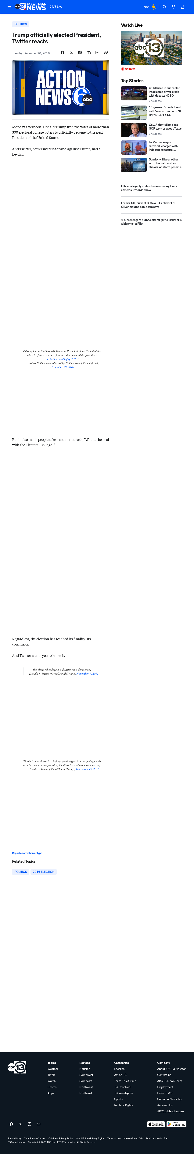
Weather (53, 1068)
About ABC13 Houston (171, 1068)
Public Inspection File (156, 1138)
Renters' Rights (123, 1105)
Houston (84, 1068)
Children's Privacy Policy (60, 1138)
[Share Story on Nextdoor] (88, 52)
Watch (52, 1081)
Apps (51, 1093)
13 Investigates (123, 1093)
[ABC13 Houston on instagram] (29, 1124)
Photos (52, 1087)
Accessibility (165, 1105)
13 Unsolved (122, 1087)
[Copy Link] (106, 52)
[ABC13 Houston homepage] (30, 7)
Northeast (85, 1093)
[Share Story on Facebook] (62, 52)
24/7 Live (56, 7)
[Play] (151, 48)
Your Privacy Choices (34, 1138)
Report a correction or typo (27, 853)
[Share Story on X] (71, 52)
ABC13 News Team (169, 1081)
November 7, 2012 (87, 673)
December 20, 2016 (62, 367)
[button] (9, 6)
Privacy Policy (14, 1138)
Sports (118, 1099)
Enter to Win (165, 1093)
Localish (119, 1068)
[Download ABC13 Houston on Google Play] (176, 1124)
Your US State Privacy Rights (90, 1138)
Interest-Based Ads (133, 1138)
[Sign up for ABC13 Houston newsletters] (38, 1124)
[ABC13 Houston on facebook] (11, 1124)
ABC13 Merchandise (170, 1111)
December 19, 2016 (87, 769)
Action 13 (120, 1075)
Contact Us (164, 1075)
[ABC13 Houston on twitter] (20, 1124)
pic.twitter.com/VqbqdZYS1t (62, 359)
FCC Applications (16, 1142)
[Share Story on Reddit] (80, 52)
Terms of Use (113, 1138)
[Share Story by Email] (97, 52)
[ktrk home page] (17, 1067)
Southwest (86, 1075)
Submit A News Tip (169, 1099)
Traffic (52, 1075)
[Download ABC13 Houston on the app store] (156, 1124)
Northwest (86, 1087)
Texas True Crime (125, 1081)
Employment (165, 1087)
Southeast (85, 1081)
